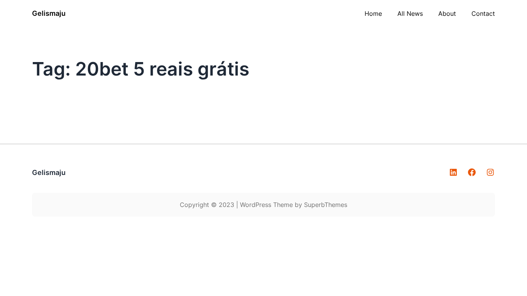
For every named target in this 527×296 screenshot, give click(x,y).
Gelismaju (49, 13)
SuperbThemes (325, 205)
